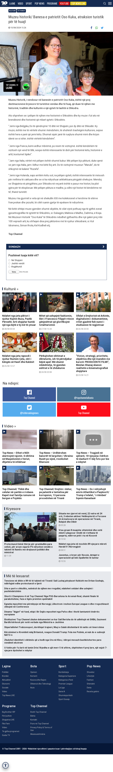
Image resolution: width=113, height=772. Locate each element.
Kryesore (13, 509)
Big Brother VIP (8, 712)
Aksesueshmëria (37, 734)
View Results (23, 272)
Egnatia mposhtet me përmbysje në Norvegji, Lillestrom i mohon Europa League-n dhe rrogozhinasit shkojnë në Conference (56, 605)
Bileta (32, 716)
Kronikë (5, 676)
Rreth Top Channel (38, 712)
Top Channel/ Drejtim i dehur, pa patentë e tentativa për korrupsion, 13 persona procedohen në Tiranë (55, 494)
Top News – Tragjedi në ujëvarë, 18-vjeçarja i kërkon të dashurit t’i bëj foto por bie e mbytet (92, 457)
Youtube (64, 3)
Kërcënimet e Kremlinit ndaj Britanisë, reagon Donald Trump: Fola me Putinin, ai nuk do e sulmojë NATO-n (54, 633)
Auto (32, 688)
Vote (14, 272)
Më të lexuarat (17, 576)
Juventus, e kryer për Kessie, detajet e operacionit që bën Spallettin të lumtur (79, 558)
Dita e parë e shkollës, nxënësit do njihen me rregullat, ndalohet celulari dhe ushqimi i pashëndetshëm (48, 590)
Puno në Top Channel (39, 723)
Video (20, 3)
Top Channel (29, 397)
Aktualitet (6, 680)
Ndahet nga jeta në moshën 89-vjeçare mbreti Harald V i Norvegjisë (83, 547)
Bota (33, 666)
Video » (10, 426)
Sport (29, 3)
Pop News (39, 3)
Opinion (33, 672)
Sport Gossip (64, 699)
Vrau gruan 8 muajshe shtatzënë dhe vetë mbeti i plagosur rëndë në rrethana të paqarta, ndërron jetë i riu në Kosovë (80, 534)
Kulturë (12, 11)
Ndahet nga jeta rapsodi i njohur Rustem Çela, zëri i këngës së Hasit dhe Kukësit (18, 360)
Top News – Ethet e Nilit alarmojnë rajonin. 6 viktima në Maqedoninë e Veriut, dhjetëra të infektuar (18, 457)
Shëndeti (91, 684)
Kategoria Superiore (67, 676)
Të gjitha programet (10, 731)
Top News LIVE (78, 3)
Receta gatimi (93, 691)
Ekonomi (6, 684)
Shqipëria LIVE (8, 720)
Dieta (89, 688)
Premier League (65, 684)
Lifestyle (90, 676)
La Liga (62, 688)
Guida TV (6, 735)
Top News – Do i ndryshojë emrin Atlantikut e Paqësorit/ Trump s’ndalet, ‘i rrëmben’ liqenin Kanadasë (92, 494)
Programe (52, 3)
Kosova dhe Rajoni (38, 680)
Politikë (5, 672)
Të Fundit (21, 11)
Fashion (90, 680)
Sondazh (14, 246)
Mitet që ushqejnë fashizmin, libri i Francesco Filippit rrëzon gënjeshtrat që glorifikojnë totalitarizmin (56, 322)
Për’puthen (7, 716)
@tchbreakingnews (29, 413)
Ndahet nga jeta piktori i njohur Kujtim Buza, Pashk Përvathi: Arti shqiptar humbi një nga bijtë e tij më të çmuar (19, 322)
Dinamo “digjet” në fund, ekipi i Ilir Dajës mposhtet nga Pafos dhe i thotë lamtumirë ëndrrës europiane (51, 613)
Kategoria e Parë (66, 680)
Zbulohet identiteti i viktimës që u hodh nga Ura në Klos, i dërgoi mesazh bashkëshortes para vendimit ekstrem (52, 641)
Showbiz (90, 672)
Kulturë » (11, 289)
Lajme (12, 3)
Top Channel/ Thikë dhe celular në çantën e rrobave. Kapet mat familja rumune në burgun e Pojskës (18, 494)
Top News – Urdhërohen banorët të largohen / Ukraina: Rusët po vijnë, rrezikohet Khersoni (56, 457)
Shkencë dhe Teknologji (40, 684)
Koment (33, 676)
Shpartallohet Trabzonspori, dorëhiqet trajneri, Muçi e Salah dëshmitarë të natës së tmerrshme (54, 627)
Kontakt (33, 720)
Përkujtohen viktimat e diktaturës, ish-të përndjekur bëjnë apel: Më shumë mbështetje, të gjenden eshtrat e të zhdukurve (55, 363)
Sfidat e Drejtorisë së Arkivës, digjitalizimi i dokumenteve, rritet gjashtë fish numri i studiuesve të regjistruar (93, 322)
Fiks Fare (6, 723)
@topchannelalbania (83, 397)
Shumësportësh (66, 695)
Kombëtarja (64, 672)
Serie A (62, 691)
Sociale (5, 688)
